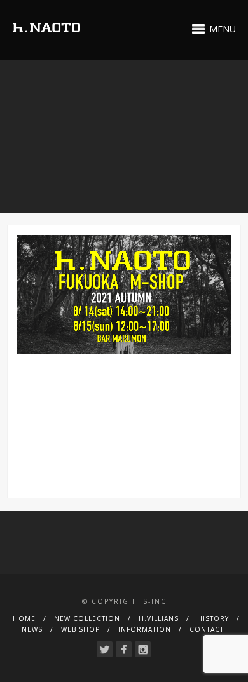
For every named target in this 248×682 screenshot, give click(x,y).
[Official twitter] (105, 649)
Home (24, 618)
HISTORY (213, 618)
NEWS (32, 629)
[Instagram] (143, 649)
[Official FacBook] (124, 649)
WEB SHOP (80, 629)
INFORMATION (144, 629)
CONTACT (206, 629)
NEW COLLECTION (87, 618)
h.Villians (159, 618)
